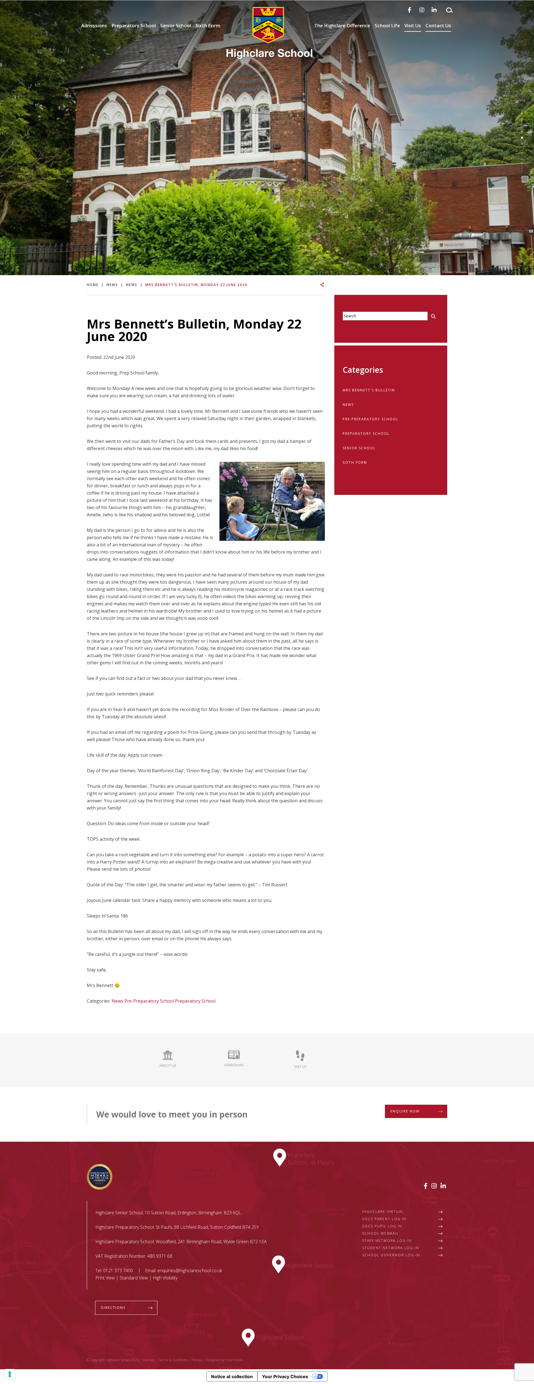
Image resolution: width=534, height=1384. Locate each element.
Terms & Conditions (173, 1360)
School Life (387, 25)
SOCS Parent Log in (384, 1219)
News (117, 1001)
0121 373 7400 (118, 1270)
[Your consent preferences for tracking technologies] (9, 1374)
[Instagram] (421, 10)
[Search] (449, 10)
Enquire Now (405, 1111)
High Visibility (165, 1278)
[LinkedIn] (434, 10)
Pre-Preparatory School (149, 1001)
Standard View (134, 1278)
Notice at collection (232, 1376)
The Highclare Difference (342, 25)
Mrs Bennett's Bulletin (369, 390)
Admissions (94, 25)
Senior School (175, 25)
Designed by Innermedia (224, 1360)
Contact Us (438, 25)
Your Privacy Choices (285, 1376)
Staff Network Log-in (387, 1240)
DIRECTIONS (113, 1307)
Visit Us (412, 25)
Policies (196, 1360)
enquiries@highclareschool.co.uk (189, 1270)
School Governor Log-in (391, 1255)
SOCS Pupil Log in (382, 1226)
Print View (105, 1278)
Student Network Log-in (390, 1247)
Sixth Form (208, 25)
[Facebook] (409, 10)
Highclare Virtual (383, 1211)
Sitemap (148, 1360)
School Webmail (380, 1233)
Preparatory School (134, 25)
